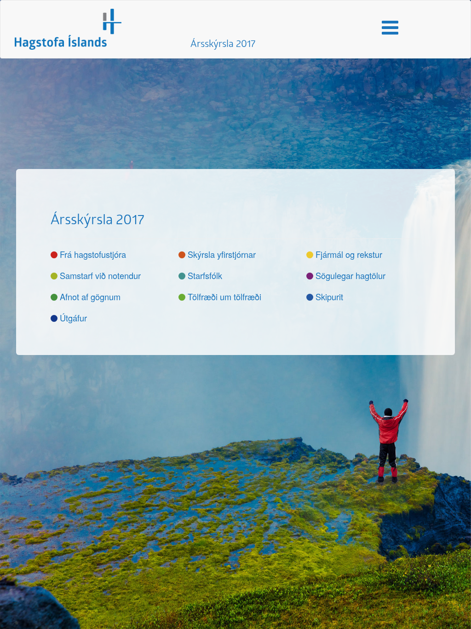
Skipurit (329, 297)
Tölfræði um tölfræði (224, 297)
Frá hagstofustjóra (93, 254)
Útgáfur (73, 318)
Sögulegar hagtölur (350, 275)
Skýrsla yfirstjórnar (222, 254)
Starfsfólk (205, 275)
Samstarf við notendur (100, 275)
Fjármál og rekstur (349, 254)
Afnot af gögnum (90, 297)
